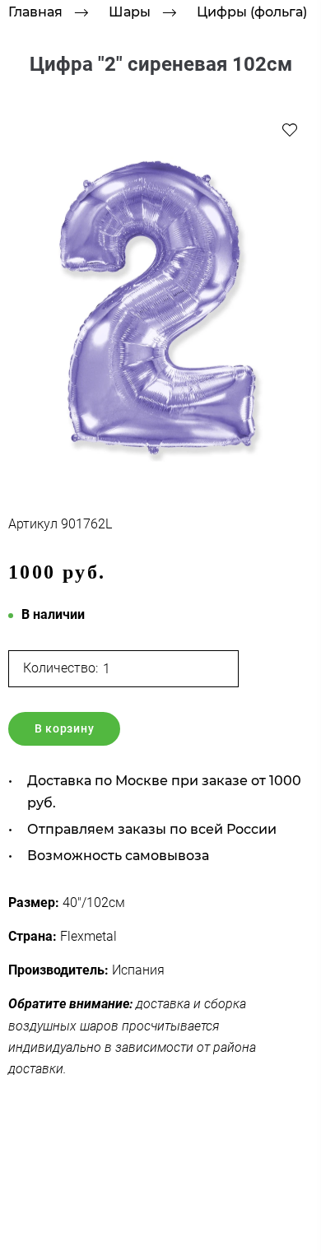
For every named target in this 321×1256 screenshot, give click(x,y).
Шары (130, 12)
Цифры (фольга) (252, 12)
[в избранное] (290, 129)
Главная (35, 12)
